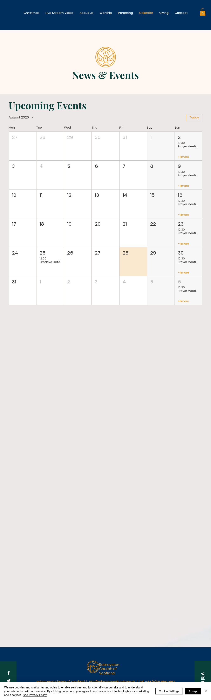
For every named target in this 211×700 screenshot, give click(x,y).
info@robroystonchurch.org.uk (112, 681)
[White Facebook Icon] (8, 673)
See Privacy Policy (35, 695)
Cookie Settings (169, 691)
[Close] (206, 691)
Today (194, 117)
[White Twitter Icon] (8, 680)
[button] (105, 13)
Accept (193, 691)
